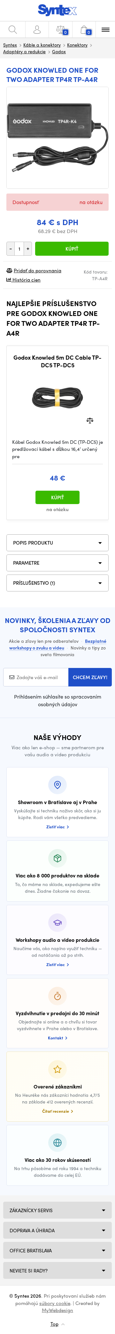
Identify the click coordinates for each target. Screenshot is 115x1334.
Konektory (77, 44)
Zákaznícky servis (31, 1210)
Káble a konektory (42, 44)
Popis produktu (33, 542)
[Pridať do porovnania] (90, 419)
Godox (59, 51)
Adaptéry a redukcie (24, 51)
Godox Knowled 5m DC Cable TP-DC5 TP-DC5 (57, 361)
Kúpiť (71, 248)
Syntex (10, 44)
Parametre (26, 562)
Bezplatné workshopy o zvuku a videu (57, 644)
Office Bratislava (31, 1250)
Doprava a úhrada (32, 1230)
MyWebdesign (57, 1310)
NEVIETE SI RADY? (29, 1270)
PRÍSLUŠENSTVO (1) (34, 582)
